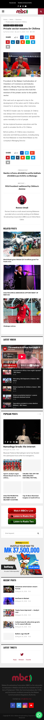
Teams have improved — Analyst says (27, 611)
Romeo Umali (9, 32)
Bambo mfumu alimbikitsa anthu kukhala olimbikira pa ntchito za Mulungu (22, 175)
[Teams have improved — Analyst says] (8, 612)
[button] (39, 715)
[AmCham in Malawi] (8, 601)
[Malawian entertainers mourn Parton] (8, 589)
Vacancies (12, 3)
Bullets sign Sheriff (22, 633)
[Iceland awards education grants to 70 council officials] (8, 624)
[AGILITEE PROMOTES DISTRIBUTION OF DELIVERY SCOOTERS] (12, 487)
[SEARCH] (38, 533)
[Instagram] (25, 705)
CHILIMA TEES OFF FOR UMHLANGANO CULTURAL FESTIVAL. (31, 475)
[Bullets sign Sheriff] (8, 636)
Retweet (21, 660)
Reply (15, 660)
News (20, 25)
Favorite (28, 660)
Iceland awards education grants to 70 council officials (27, 623)
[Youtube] (31, 705)
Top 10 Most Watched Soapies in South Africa (31, 496)
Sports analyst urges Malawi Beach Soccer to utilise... (12, 475)
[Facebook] (12, 705)
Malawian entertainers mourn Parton (26, 587)
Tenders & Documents (25, 3)
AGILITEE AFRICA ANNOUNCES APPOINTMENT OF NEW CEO (20, 293)
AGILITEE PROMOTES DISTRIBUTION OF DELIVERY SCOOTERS (10, 497)
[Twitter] (18, 705)
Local (12, 25)
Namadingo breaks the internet (19, 447)
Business (6, 25)
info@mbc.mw (26, 699)
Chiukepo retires (9, 326)
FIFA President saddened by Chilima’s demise (22, 188)
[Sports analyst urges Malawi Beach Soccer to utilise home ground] (12, 465)
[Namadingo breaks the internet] (22, 431)
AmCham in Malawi (22, 598)
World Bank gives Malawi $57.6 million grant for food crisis (21, 260)
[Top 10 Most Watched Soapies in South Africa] (32, 487)
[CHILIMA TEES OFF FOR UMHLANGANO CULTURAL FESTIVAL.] (32, 465)
